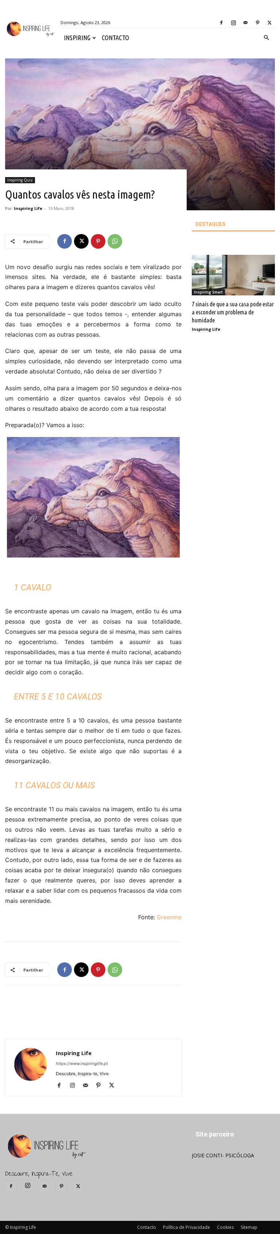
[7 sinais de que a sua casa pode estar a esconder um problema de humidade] (233, 275)
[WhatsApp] (115, 241)
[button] (266, 37)
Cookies (225, 1227)
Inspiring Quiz (20, 180)
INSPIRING (77, 37)
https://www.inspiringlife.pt (82, 1063)
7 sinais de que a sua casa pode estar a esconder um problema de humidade (233, 311)
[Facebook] (221, 23)
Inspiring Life (28, 208)
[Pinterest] (257, 23)
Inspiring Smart (208, 292)
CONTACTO (115, 37)
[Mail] (245, 23)
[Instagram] (233, 23)
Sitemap (249, 1227)
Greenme (169, 917)
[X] (269, 23)
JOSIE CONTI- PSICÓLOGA (223, 1155)
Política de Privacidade (186, 1227)
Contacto (146, 1227)
